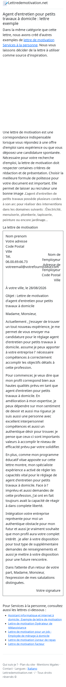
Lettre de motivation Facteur (26, 644)
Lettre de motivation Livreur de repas (32, 640)
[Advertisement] (33, 94)
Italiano (32, 668)
